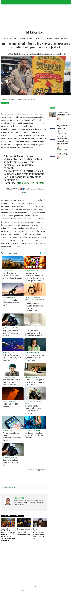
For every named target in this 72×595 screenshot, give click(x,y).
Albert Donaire (12, 487)
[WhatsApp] (12, 107)
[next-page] (5, 544)
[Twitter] (70, 1)
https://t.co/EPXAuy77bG (24, 184)
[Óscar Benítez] (7, 502)
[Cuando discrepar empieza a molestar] (52, 155)
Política (5, 103)
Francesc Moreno (63, 133)
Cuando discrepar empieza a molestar (62, 153)
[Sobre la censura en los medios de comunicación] (52, 127)
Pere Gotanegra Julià (62, 121)
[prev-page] (2, 544)
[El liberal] (36, 32)
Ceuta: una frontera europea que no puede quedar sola (63, 114)
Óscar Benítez (6, 99)
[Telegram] (25, 107)
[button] (3, 2)
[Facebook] (67, 1)
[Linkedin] (16, 107)
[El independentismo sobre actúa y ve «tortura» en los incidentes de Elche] (24, 523)
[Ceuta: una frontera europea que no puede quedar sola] (52, 114)
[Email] (20, 107)
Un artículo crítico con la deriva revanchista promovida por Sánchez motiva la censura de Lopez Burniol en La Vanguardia (63, 140)
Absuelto (4, 487)
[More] (29, 107)
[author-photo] (58, 118)
